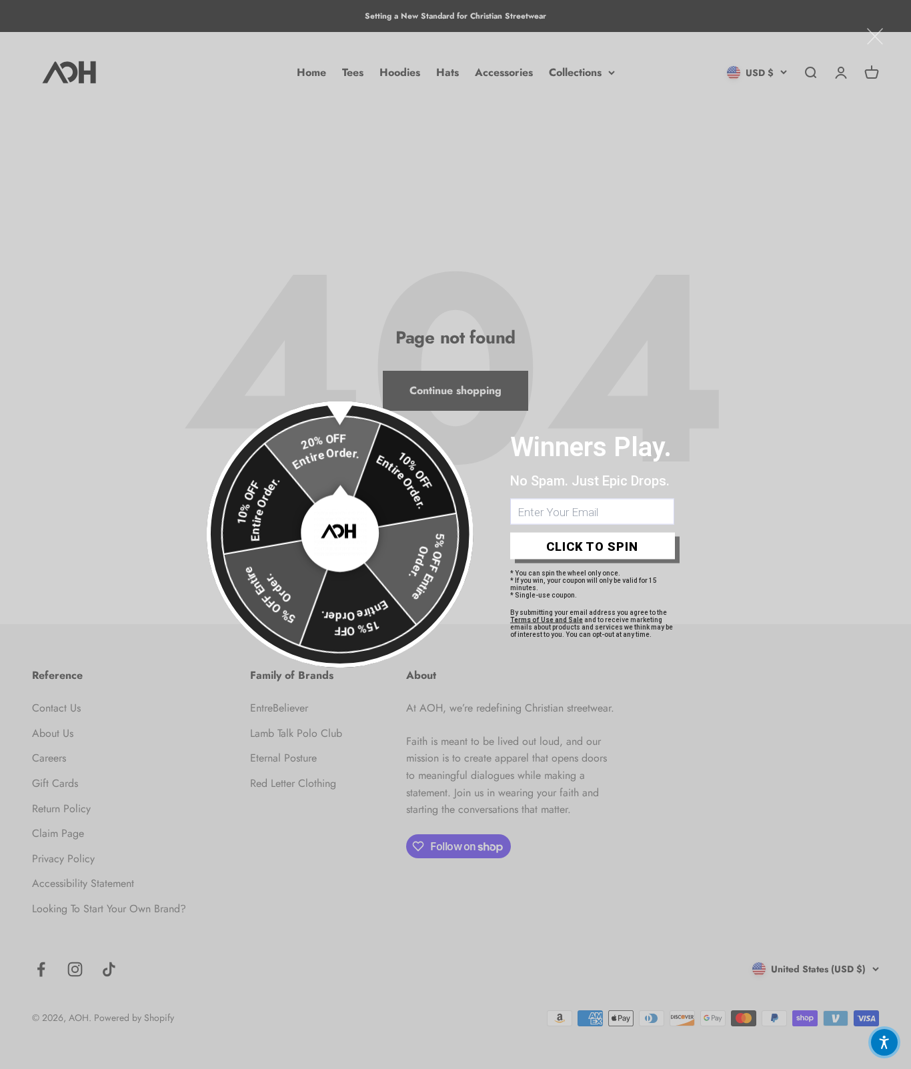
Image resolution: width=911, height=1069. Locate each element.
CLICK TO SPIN (592, 546)
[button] (884, 1042)
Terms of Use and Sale (546, 620)
